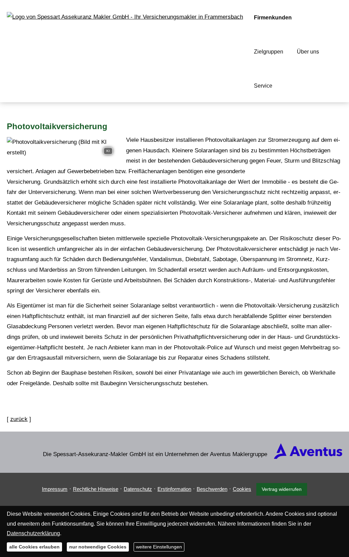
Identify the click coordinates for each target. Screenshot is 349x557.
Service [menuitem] (263, 86)
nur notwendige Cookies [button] (97, 547)
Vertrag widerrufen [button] (282, 489)
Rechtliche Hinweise (95, 489)
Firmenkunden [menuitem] (273, 17)
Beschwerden (212, 489)
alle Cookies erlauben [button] (34, 547)
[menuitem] (288, 85)
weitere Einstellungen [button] (159, 547)
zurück (19, 419)
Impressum (54, 489)
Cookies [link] (242, 489)
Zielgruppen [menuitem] (268, 52)
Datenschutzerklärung (33, 533)
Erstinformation (174, 489)
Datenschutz (138, 489)
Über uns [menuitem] (308, 52)
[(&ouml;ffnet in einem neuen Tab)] (308, 457)
